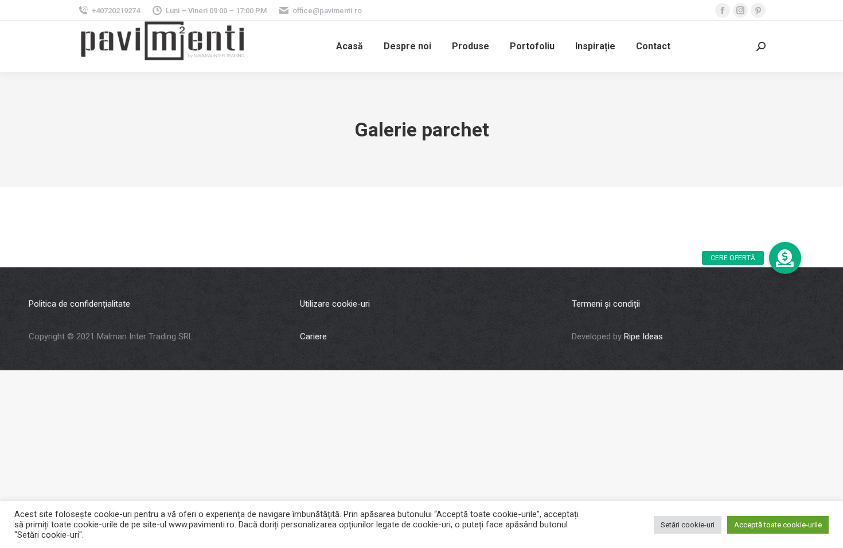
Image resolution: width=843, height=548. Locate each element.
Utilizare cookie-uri (335, 304)
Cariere (313, 336)
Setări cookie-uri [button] (688, 524)
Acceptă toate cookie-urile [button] (778, 524)
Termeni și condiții (606, 304)
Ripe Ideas (643, 336)
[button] (785, 258)
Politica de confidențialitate (79, 304)
